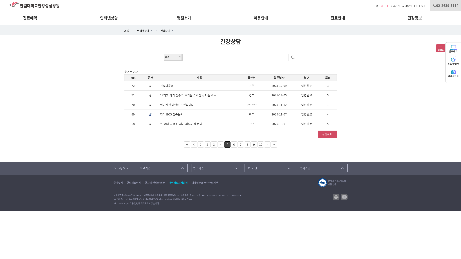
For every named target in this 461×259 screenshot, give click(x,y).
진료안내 (338, 18)
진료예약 (30, 18)
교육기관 (251, 168)
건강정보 (415, 18)
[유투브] (344, 196)
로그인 (384, 6)
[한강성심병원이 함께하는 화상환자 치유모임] (336, 196)
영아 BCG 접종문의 (171, 114)
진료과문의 (167, 85)
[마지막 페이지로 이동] (274, 144)
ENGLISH (419, 6)
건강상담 (165, 30)
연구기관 (198, 168)
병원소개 (184, 18)
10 (260, 144)
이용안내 (261, 18)
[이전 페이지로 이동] (194, 144)
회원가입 (395, 6)
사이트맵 (407, 6)
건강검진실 (453, 76)
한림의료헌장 (134, 182)
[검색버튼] (293, 57)
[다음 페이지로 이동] (267, 144)
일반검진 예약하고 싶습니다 (177, 104)
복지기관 (305, 168)
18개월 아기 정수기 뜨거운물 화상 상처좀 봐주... (189, 95)
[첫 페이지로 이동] (187, 144)
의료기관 (145, 168)
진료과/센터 (453, 64)
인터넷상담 (109, 18)
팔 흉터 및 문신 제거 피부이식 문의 (181, 123)
